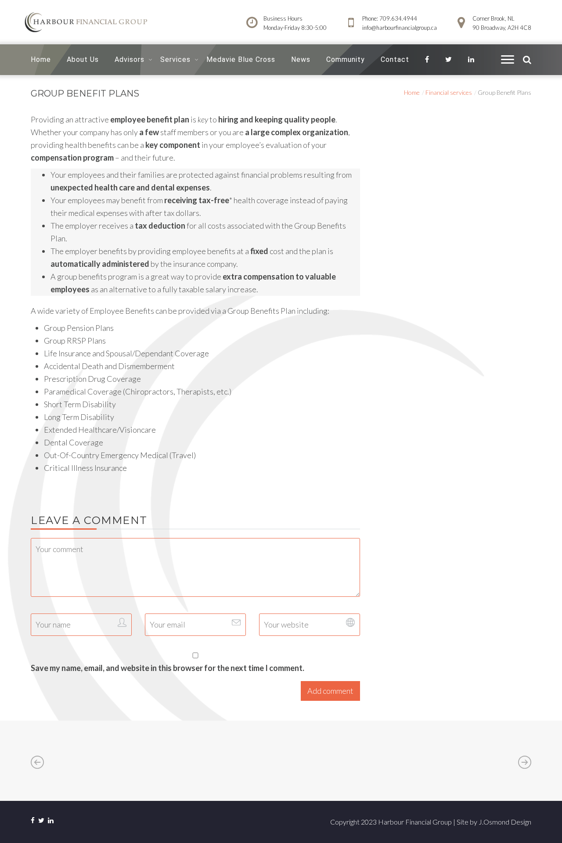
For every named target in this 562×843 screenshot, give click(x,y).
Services (175, 59)
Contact (395, 59)
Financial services (448, 92)
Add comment (330, 691)
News (300, 59)
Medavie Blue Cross (240, 59)
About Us (83, 59)
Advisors (129, 59)
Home (41, 59)
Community (345, 59)
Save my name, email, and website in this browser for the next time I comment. (167, 668)
